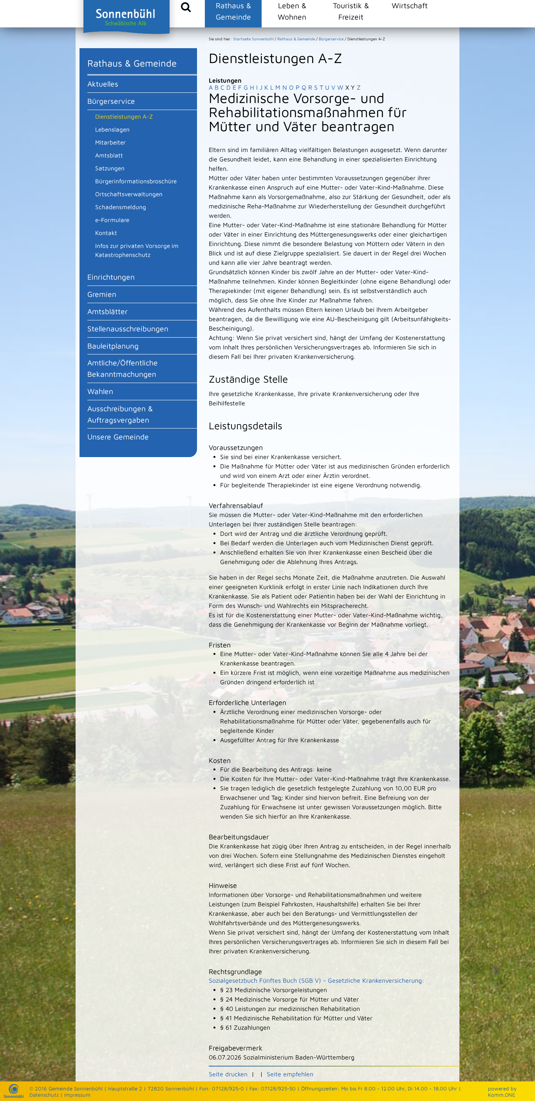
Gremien (101, 293)
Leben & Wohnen (292, 11)
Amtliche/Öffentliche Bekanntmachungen (122, 368)
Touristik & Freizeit (351, 11)
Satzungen (110, 168)
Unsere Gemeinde (118, 436)
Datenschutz (44, 1095)
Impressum (77, 1095)
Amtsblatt (109, 155)
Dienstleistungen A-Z (124, 116)
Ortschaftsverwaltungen (129, 193)
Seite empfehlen (290, 1073)
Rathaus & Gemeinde (233, 11)
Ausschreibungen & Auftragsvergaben (120, 414)
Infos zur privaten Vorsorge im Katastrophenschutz (137, 250)
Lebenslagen (112, 129)
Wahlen (100, 391)
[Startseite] (13, 1096)
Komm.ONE (501, 1095)
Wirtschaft (410, 5)
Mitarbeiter (110, 142)
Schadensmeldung (120, 206)
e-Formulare (112, 219)
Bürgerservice (111, 100)
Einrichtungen (111, 276)
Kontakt (106, 232)
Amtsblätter (107, 311)
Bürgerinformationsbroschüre (136, 180)
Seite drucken (228, 1073)
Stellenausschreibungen (127, 328)
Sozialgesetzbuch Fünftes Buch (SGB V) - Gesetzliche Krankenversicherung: (316, 980)
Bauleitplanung (113, 345)
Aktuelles (102, 83)
